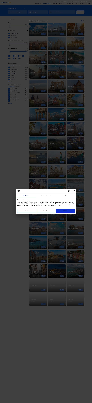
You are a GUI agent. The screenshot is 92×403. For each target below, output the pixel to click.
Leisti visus (65, 210)
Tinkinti (45, 210)
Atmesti (26, 210)
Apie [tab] (66, 195)
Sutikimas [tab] (25, 195)
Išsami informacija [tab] (46, 195)
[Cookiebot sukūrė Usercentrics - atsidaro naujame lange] (69, 191)
